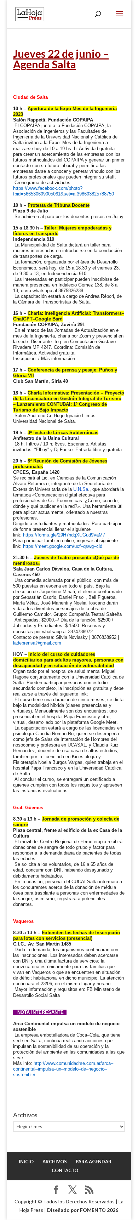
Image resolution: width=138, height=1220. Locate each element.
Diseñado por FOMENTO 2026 (82, 1210)
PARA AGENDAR (93, 1161)
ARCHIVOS (54, 1161)
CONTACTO (65, 1170)
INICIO (26, 1161)
